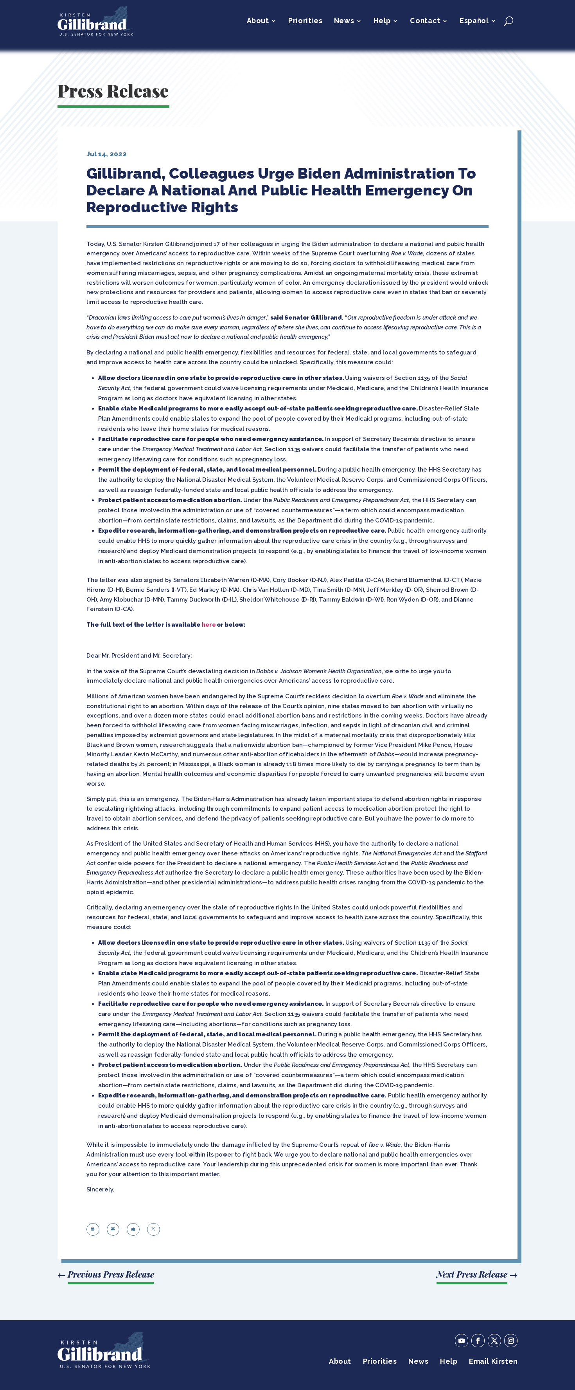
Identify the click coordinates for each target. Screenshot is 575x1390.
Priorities (305, 21)
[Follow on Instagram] (511, 1340)
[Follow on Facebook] (478, 1340)
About (258, 21)
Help (382, 21)
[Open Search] (508, 21)
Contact (425, 21)
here (209, 624)
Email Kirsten (493, 1362)
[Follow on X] (494, 1340)
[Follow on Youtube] (461, 1340)
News (344, 21)
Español (474, 21)
